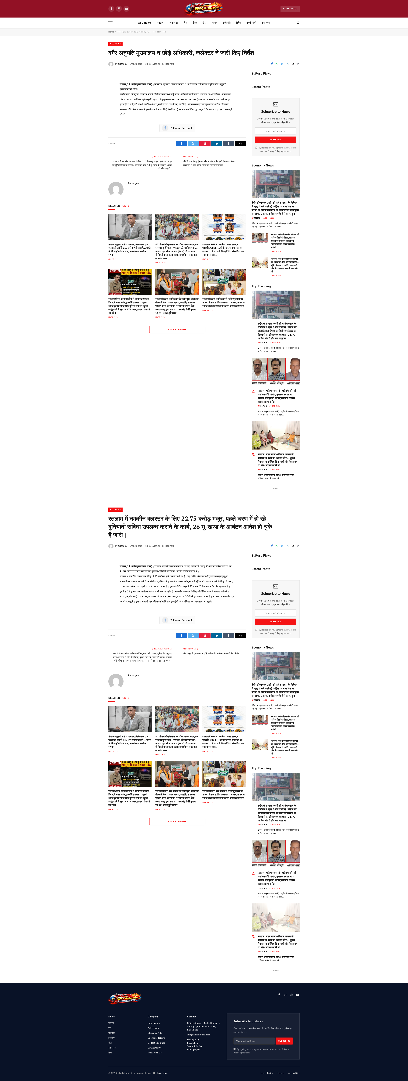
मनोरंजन (266, 22)
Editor (257, 218)
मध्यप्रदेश (173, 22)
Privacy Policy (274, 151)
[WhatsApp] (97, 137)
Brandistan (162, 1073)
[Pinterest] (97, 109)
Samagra (122, 64)
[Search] (298, 22)
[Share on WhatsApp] (276, 63)
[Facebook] (97, 87)
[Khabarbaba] (204, 9)
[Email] (97, 116)
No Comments (153, 64)
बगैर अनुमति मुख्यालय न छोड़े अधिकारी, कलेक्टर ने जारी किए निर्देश (211, 653)
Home (111, 32)
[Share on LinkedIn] (287, 63)
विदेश (238, 22)
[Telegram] (97, 130)
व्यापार (215, 22)
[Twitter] (97, 94)
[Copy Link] (297, 63)
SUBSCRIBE (290, 8)
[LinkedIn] (97, 101)
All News (145, 22)
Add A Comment (177, 329)
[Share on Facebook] (271, 63)
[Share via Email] (292, 63)
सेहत (195, 22)
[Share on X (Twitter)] (282, 63)
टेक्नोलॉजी (251, 22)
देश (185, 22)
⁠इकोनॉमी (227, 22)
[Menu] (110, 22)
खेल (204, 22)
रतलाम (160, 22)
